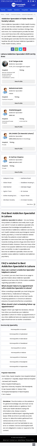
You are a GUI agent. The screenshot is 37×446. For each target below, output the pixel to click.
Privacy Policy (30, 440)
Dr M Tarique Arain (16, 61)
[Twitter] (20, 49)
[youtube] (33, 1)
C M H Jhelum (6, 394)
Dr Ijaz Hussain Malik (8, 389)
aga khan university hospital (11, 387)
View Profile (18, 81)
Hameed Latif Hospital (9, 381)
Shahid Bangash (15, 110)
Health (9, 10)
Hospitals (25, 10)
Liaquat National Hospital (27, 379)
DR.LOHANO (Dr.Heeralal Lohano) (21, 134)
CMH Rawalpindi (26, 387)
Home (3, 10)
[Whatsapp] (16, 49)
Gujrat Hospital (15, 376)
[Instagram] (31, 1)
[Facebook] (12, 49)
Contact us (13, 440)
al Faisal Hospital (23, 392)
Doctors (17, 10)
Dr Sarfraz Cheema (16, 157)
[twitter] (35, 1)
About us (5, 440)
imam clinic (5, 376)
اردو (33, 5)
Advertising (21, 440)
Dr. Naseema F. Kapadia (10, 379)
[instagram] (24, 49)
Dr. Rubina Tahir (20, 389)
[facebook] (28, 1)
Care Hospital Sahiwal (28, 376)
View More (30, 204)
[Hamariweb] (18, 5)
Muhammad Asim (16, 88)
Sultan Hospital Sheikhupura (11, 384)
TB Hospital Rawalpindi (9, 392)
